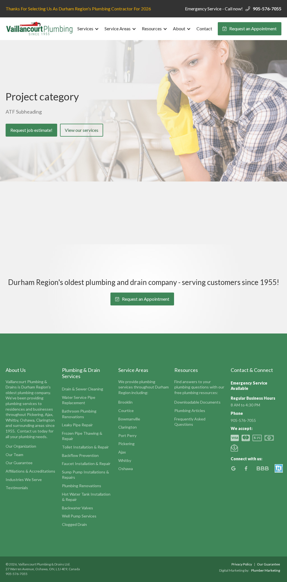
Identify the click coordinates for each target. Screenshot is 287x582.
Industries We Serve (24, 479)
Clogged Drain (74, 524)
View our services (81, 130)
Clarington (127, 427)
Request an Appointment (250, 28)
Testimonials (17, 487)
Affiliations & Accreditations (30, 471)
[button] (88, 28)
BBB (262, 468)
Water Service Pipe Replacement (78, 400)
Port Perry (127, 435)
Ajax (122, 452)
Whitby (124, 460)
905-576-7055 (267, 8)
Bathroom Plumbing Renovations (79, 414)
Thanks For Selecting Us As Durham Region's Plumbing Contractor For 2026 (78, 8)
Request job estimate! (31, 130)
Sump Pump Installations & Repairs (85, 475)
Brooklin (125, 402)
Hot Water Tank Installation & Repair (86, 497)
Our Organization (21, 446)
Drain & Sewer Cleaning (82, 389)
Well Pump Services (79, 516)
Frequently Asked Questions (189, 422)
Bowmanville (129, 419)
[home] (40, 28)
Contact (204, 28)
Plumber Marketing (265, 570)
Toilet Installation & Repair (85, 447)
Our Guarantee (19, 462)
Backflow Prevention (80, 455)
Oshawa (125, 468)
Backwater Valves (77, 507)
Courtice (126, 410)
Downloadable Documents (197, 402)
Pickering (126, 443)
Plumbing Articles (189, 410)
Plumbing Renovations (81, 485)
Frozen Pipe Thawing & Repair (82, 436)
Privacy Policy (242, 564)
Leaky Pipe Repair (77, 424)
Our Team (14, 454)
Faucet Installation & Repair (86, 463)
